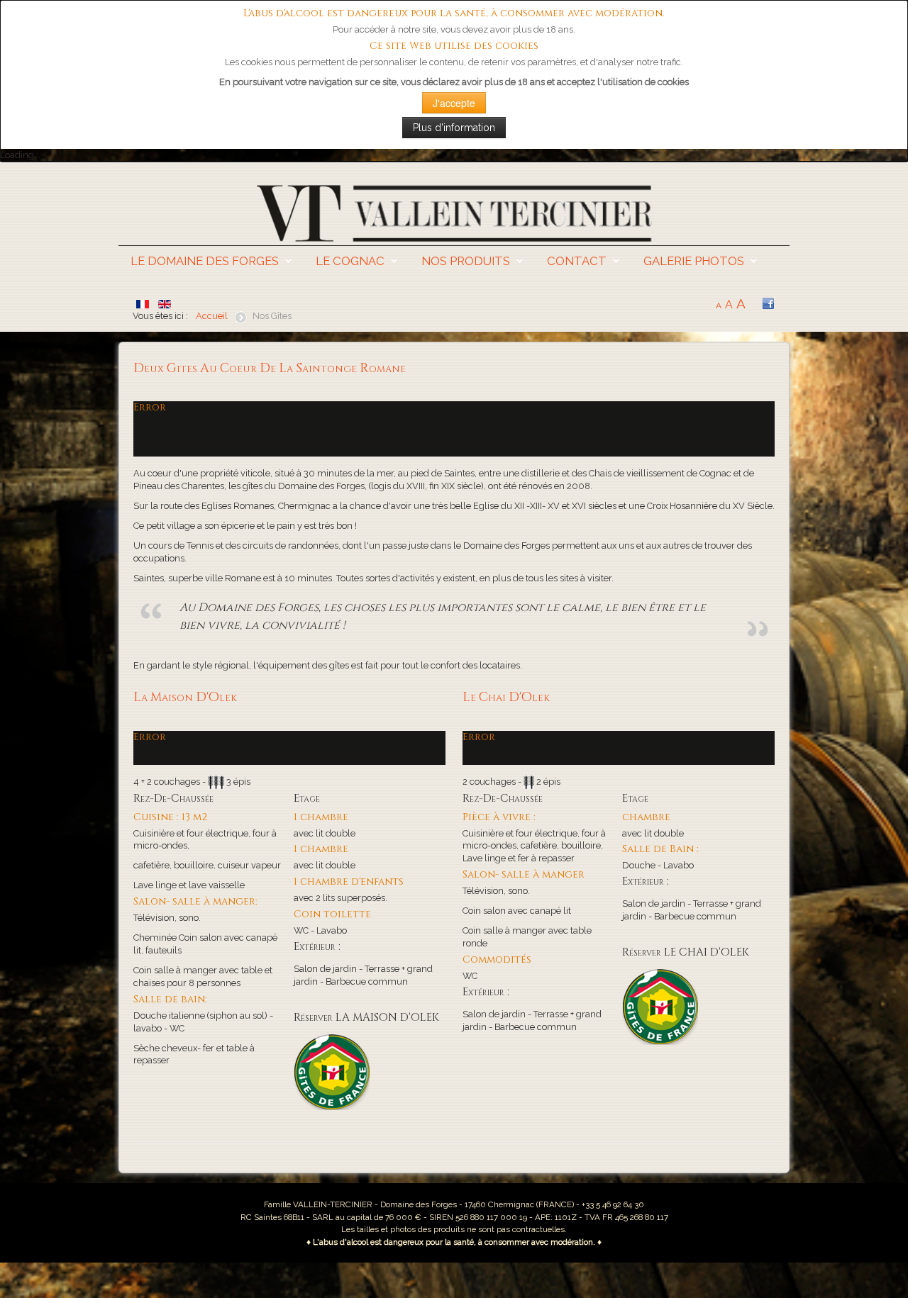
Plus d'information (454, 127)
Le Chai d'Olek (506, 697)
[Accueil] (454, 212)
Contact (577, 261)
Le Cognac (350, 261)
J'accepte (454, 103)
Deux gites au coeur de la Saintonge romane (269, 368)
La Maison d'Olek (185, 697)
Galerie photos (693, 261)
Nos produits (465, 261)
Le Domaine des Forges (205, 261)
